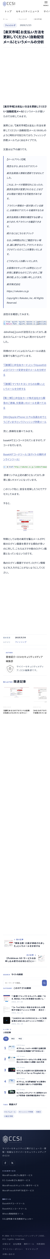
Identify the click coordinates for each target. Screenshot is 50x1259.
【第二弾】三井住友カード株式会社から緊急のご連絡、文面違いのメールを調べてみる (24, 402)
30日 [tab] (13, 1039)
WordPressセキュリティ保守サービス (20, 1185)
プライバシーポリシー (12, 1249)
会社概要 (17, 1244)
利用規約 (41, 1244)
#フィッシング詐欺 (26, 1112)
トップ (8, 11)
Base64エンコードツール (14, 1208)
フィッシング (21, 641)
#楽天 (38, 1112)
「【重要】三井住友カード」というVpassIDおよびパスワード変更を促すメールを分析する (24, 369)
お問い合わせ (8, 1254)
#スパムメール (10, 1112)
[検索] (44, 983)
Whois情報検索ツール (12, 1213)
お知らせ (6, 1244)
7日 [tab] (6, 1039)
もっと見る (6, 1029)
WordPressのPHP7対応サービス (18, 1190)
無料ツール (29, 1244)
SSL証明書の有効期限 (12, 1218)
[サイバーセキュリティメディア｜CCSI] (9, 4)
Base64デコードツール (13, 1203)
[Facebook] (5, 1163)
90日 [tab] (20, 1039)
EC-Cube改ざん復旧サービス (16, 1180)
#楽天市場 (9, 1116)
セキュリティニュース (27, 11)
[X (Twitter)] (12, 1163)
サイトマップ (32, 1249)
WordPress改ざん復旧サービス (17, 1175)
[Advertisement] (25, 76)
